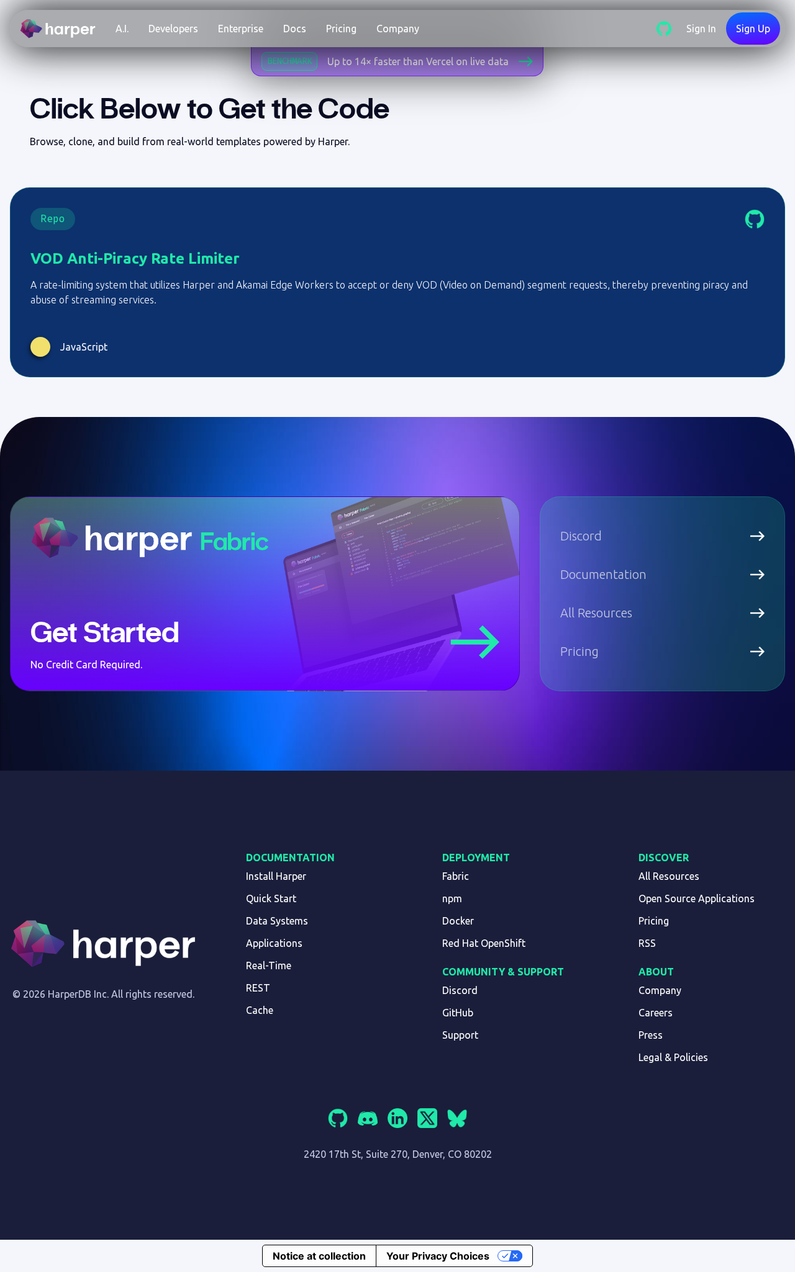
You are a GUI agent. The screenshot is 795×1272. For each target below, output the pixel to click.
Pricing (341, 28)
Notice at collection (319, 1256)
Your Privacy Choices (437, 1256)
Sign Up (753, 28)
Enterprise (240, 28)
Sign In (701, 28)
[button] (122, 28)
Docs (294, 28)
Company (397, 28)
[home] (63, 28)
